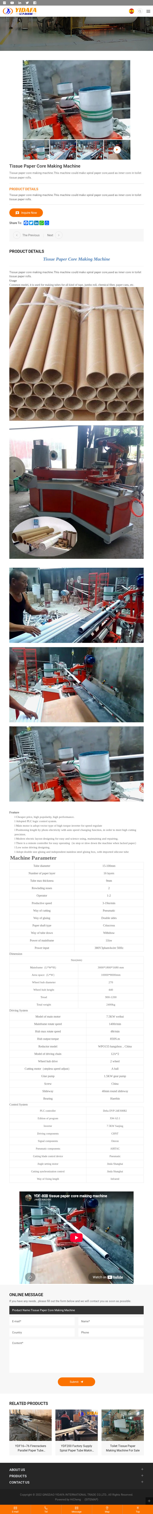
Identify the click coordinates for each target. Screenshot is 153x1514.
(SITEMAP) (91, 1499)
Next (50, 235)
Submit (74, 1382)
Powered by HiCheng (68, 1499)
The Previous (31, 235)
